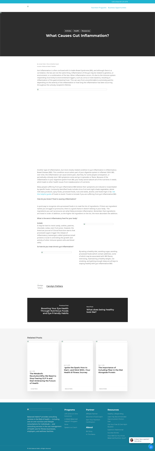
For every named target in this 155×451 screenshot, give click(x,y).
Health (76, 31)
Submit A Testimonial (115, 430)
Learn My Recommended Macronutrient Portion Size (117, 419)
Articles (68, 31)
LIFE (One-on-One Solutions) (71, 415)
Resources (86, 31)
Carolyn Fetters (54, 286)
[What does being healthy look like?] (103, 310)
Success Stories (113, 433)
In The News (90, 434)
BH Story (89, 431)
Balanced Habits (68, 389)
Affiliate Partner (92, 414)
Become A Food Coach (94, 417)
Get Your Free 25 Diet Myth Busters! (117, 426)
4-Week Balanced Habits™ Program (71, 420)
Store (66, 424)
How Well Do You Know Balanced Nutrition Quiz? (117, 437)
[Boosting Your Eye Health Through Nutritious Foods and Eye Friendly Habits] (52, 310)
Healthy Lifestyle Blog (115, 414)
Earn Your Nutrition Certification (93, 421)
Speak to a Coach (70, 427)
